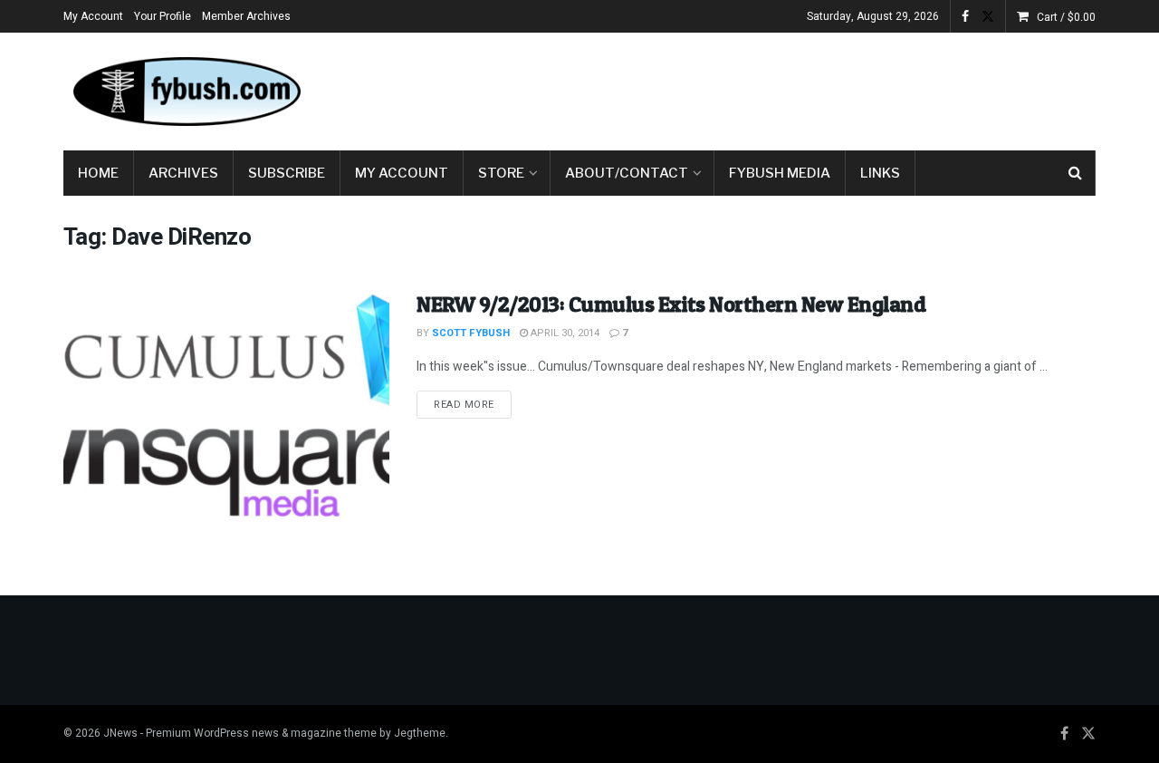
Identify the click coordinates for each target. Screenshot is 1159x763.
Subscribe (286, 173)
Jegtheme (419, 733)
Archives (183, 173)
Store (501, 173)
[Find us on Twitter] (988, 17)
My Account (93, 16)
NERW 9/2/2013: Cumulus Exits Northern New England (671, 304)
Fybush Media (779, 173)
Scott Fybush (471, 333)
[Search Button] (1075, 173)
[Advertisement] (766, 88)
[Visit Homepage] (185, 91)
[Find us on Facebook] (965, 17)
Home (98, 173)
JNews (120, 733)
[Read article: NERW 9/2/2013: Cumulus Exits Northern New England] (226, 405)
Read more (473, 404)
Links (880, 173)
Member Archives (246, 16)
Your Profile (162, 16)
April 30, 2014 (563, 333)
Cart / (1066, 17)
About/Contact (626, 173)
